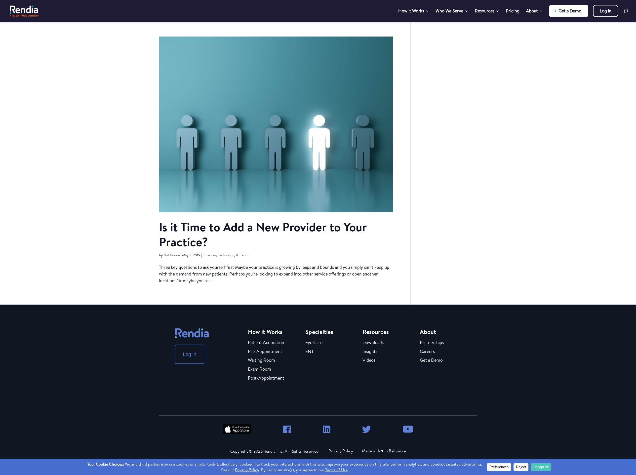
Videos (368, 360)
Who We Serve (449, 11)
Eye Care (313, 343)
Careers (427, 352)
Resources (484, 11)
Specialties (319, 331)
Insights (369, 352)
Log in (605, 11)
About (532, 11)
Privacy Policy (340, 451)
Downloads (373, 343)
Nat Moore (171, 255)
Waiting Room (261, 360)
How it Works (411, 11)
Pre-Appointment (265, 352)
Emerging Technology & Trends (225, 255)
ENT (309, 352)
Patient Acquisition (266, 343)
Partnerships (432, 343)
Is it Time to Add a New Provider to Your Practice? (263, 234)
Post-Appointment (266, 378)
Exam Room (259, 369)
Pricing (512, 11)
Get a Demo (569, 11)
